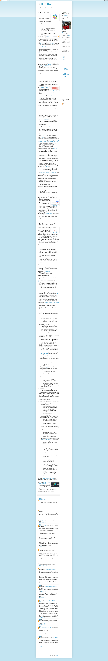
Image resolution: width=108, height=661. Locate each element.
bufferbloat (46, 247)
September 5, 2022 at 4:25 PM (42, 546)
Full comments (63, 53)
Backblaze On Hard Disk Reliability (66, 74)
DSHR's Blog (45, 4)
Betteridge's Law (52, 43)
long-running (46, 271)
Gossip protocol (48, 185)
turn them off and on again (44, 591)
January (64, 81)
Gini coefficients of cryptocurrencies (53, 126)
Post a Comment (40, 646)
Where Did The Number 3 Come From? (66, 73)
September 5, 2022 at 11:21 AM (43, 522)
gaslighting (39, 38)
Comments (64, 104)
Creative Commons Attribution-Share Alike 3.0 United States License (66, 16)
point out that (55, 148)
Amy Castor (44, 623)
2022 (63, 60)
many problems (42, 137)
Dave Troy (43, 478)
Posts (63, 103)
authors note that (47, 166)
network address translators (49, 213)
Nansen (43, 135)
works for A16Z (51, 621)
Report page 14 (55, 232)
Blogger (57, 655)
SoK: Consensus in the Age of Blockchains (44, 549)
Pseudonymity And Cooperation (65, 69)
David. (40, 498)
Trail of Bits (41, 43)
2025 (63, 57)
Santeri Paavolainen (41, 548)
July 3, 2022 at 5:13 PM (42, 516)
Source (55, 487)
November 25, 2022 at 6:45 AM (43, 634)
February (64, 80)
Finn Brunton (52, 478)
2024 (63, 58)
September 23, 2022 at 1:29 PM (43, 583)
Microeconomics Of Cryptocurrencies (65, 71)
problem (49, 271)
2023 (63, 59)
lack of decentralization (46, 119)
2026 (63, 56)
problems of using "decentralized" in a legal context (44, 46)
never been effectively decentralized (46, 439)
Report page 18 (55, 205)
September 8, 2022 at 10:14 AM (43, 565)
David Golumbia (47, 478)
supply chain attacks (50, 95)
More (69, 35)
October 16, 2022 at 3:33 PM (42, 617)
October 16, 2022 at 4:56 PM (42, 624)
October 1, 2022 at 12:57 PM (42, 597)
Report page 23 (55, 90)
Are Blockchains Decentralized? (65, 68)
